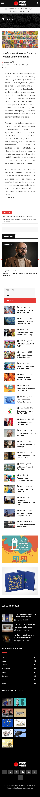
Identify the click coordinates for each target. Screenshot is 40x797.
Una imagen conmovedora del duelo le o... (26, 503)
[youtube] (16, 772)
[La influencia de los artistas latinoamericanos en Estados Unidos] (9, 355)
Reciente (10, 290)
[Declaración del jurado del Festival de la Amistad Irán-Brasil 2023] (9, 411)
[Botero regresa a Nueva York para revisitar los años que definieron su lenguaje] (7, 617)
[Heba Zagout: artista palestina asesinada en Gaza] (9, 422)
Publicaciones (19, 668)
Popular (9, 295)
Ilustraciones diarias (19, 680)
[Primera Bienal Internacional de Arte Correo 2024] (9, 478)
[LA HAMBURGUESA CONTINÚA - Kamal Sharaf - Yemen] (20, 713)
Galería (19, 657)
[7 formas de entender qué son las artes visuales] (9, 321)
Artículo (19, 665)
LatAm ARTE (9, 62)
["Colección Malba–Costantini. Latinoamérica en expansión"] (7, 628)
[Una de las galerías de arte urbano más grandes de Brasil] (9, 366)
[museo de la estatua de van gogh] (9, 444)
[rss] (34, 772)
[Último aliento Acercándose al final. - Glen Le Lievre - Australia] (7, 743)
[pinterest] (28, 772)
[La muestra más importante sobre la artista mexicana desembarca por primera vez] (7, 638)
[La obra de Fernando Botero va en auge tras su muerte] (9, 377)
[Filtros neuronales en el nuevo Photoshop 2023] (9, 524)
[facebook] (4, 772)
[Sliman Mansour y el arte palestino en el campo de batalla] (9, 433)
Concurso (19, 676)
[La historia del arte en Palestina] (9, 467)
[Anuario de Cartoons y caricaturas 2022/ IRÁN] (20, 581)
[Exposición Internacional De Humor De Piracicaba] (20, 549)
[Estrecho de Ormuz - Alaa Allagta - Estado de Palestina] (20, 733)
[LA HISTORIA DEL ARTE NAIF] (9, 344)
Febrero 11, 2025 (11, 65)
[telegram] (22, 772)
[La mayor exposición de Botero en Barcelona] (9, 456)
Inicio (3, 23)
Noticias (9, 23)
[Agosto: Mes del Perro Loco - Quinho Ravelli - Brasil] (7, 733)
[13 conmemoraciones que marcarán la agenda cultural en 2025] (9, 332)
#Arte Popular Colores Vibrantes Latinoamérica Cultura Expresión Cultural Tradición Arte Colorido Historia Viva (19, 219)
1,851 (27, 65)
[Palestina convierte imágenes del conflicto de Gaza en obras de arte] (9, 513)
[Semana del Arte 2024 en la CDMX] (9, 489)
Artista (19, 661)
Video (19, 683)
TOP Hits (9, 300)
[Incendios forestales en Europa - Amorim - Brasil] (7, 723)
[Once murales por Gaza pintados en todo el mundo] (9, 310)
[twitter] (10, 772)
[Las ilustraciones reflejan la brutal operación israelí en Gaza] (9, 400)
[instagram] (20, 777)
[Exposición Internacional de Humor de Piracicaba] (9, 388)
